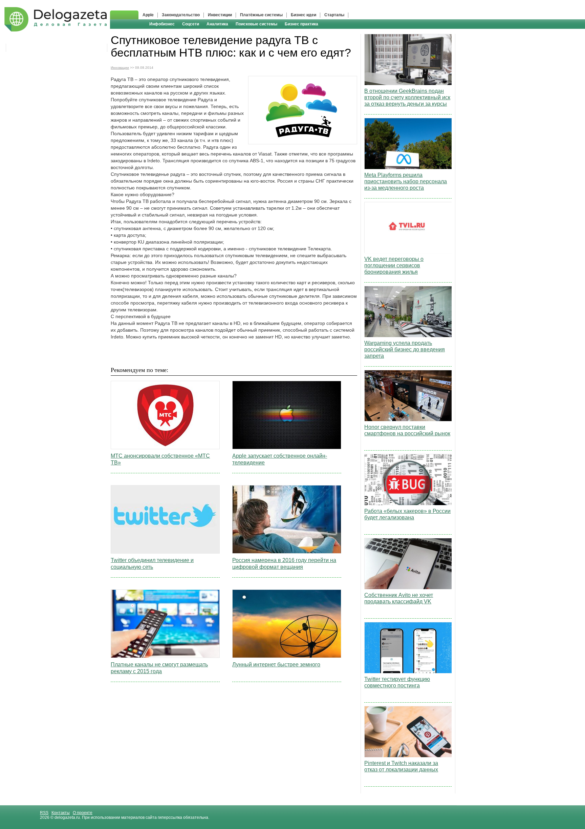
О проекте (82, 812)
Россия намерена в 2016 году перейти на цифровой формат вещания (284, 563)
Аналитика (217, 24)
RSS (44, 812)
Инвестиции (220, 15)
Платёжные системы (261, 15)
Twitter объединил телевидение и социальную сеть (152, 563)
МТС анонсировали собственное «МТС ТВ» (160, 459)
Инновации (120, 67)
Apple (148, 15)
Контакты (60, 812)
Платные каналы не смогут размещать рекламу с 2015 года (159, 668)
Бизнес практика (301, 24)
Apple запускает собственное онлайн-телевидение (279, 459)
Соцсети (190, 24)
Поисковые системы (256, 24)
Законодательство (181, 15)
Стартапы (334, 15)
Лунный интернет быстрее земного (276, 664)
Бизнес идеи (303, 15)
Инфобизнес (162, 24)
